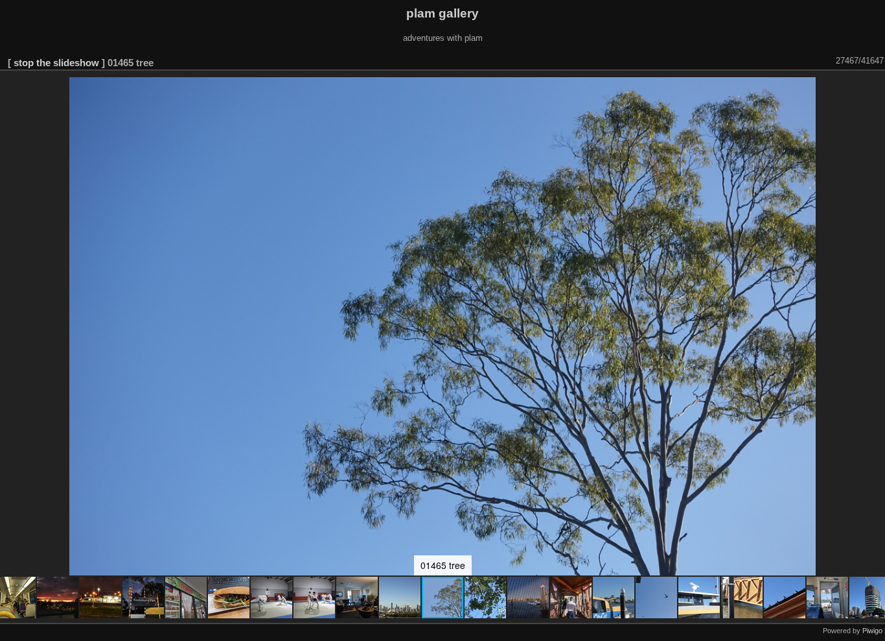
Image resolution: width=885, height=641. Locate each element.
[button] (58, 597)
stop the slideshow (56, 62)
